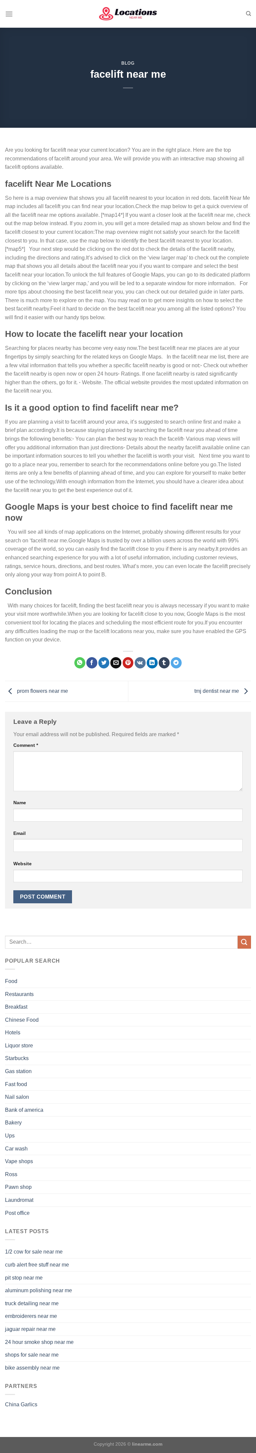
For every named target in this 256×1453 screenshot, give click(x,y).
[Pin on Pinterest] (128, 662)
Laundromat (19, 1200)
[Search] (248, 13)
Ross (11, 1174)
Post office (17, 1213)
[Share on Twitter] (103, 662)
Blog (128, 63)
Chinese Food (22, 1020)
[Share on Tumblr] (164, 662)
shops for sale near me (32, 1355)
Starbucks (17, 1058)
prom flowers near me (42, 691)
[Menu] (9, 14)
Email (19, 833)
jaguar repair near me (30, 1329)
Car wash (16, 1148)
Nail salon (17, 1097)
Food (11, 981)
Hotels (12, 1032)
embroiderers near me (31, 1316)
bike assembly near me (32, 1368)
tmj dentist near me (217, 691)
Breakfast (16, 1007)
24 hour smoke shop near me (39, 1342)
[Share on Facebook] (91, 662)
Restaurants (19, 994)
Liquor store (19, 1045)
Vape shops (19, 1161)
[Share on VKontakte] (140, 662)
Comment (25, 745)
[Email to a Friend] (115, 662)
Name (19, 802)
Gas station (18, 1071)
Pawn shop (18, 1187)
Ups (10, 1135)
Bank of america (24, 1110)
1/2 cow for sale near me (34, 1252)
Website (22, 863)
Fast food (16, 1084)
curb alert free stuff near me (37, 1265)
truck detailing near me (32, 1303)
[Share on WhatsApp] (79, 662)
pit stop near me (24, 1278)
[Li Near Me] (128, 14)
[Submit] (244, 942)
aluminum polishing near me (38, 1290)
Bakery (13, 1122)
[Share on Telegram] (176, 662)
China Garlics (21, 1404)
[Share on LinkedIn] (152, 662)
